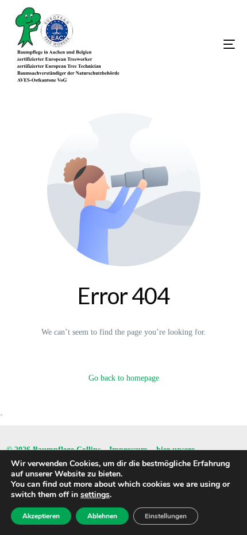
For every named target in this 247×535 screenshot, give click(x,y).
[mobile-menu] (195, 44)
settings (95, 495)
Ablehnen (102, 516)
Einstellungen (166, 516)
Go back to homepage (123, 378)
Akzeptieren (41, 516)
